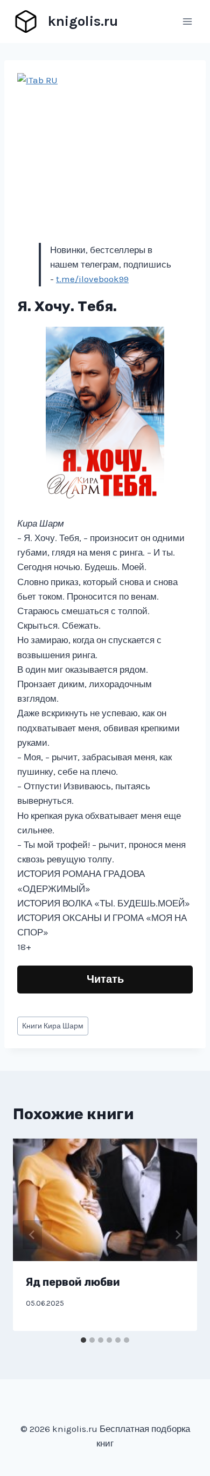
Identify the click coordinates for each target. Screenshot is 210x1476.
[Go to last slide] (32, 1234)
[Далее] (177, 1234)
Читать (105, 979)
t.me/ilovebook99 (92, 278)
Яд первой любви (73, 1282)
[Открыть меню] (187, 21)
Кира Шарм (52, 1026)
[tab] (83, 1340)
